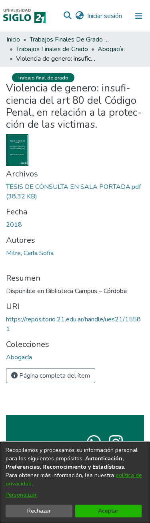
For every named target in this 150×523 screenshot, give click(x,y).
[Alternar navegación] (139, 16)
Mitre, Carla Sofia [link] (30, 253)
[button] (67, 16)
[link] (19, 357)
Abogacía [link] (111, 49)
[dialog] (75, 482)
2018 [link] (14, 224)
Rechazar (39, 511)
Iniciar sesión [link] (105, 16)
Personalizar (21, 495)
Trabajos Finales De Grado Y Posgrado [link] (70, 39)
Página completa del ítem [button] (54, 375)
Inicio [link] (13, 39)
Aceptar (108, 511)
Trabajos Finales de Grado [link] (52, 49)
